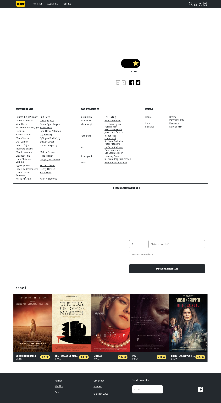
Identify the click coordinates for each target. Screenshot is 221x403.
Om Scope (99, 380)
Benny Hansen (47, 168)
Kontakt (98, 386)
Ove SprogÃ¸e (47, 120)
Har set (205, 4)
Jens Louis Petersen (115, 132)
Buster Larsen (47, 141)
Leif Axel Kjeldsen (114, 147)
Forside (37, 3)
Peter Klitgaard (112, 143)
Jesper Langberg (48, 145)
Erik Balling (110, 116)
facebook (131, 82)
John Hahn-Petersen (50, 131)
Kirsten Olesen (47, 165)
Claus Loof (110, 138)
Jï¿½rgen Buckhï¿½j (50, 138)
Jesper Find (110, 135)
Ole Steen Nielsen (114, 152)
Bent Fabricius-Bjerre (116, 162)
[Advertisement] (42, 88)
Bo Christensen (113, 120)
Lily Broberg (46, 134)
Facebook (200, 389)
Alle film (53, 3)
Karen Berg (46, 127)
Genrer (67, 3)
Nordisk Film (175, 126)
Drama (173, 116)
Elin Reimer (45, 172)
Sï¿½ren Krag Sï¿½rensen (118, 158)
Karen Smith (111, 126)
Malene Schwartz (49, 152)
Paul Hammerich (113, 129)
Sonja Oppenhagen (50, 124)
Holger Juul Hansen (50, 159)
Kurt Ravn (45, 116)
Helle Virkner (46, 155)
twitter (138, 82)
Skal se (200, 4)
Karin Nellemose (48, 178)
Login (195, 4)
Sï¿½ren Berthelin (114, 141)
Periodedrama (176, 119)
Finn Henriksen (112, 150)
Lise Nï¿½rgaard (113, 124)
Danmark (174, 123)
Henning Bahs (112, 156)
